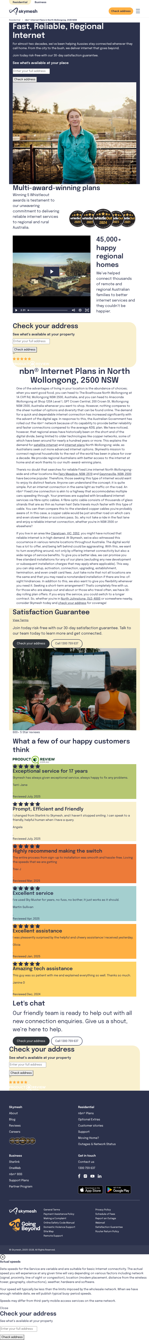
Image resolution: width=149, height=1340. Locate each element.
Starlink (14, 1162)
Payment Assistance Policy (59, 1214)
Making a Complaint (55, 1218)
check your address (72, 603)
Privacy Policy (103, 1210)
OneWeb (15, 1168)
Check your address (31, 643)
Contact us (86, 1162)
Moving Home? (88, 1138)
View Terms (21, 620)
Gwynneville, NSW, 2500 (115, 474)
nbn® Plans (86, 1113)
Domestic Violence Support (59, 1227)
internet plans (75, 445)
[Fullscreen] (87, 310)
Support (84, 1131)
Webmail (100, 1223)
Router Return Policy (107, 1231)
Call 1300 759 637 (66, 643)
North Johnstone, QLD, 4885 (80, 598)
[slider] (48, 310)
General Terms (52, 1210)
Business (40, 2)
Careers (14, 1131)
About (13, 1113)
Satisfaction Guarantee (109, 1227)
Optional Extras (89, 1119)
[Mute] (73, 310)
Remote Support (53, 1236)
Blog (12, 1119)
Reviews (15, 1125)
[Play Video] (16, 310)
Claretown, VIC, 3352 (65, 533)
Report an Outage (105, 1218)
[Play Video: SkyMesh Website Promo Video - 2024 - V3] (51, 271)
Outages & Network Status (97, 1144)
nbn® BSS (15, 1174)
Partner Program (20, 1186)
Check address (121, 11)
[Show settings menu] (80, 310)
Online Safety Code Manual (59, 1223)
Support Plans (19, 1180)
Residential (20, 2)
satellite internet (46, 445)
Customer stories (90, 1125)
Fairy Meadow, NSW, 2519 (75, 474)
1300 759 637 (86, 1168)
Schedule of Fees (105, 1214)
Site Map (49, 1231)
